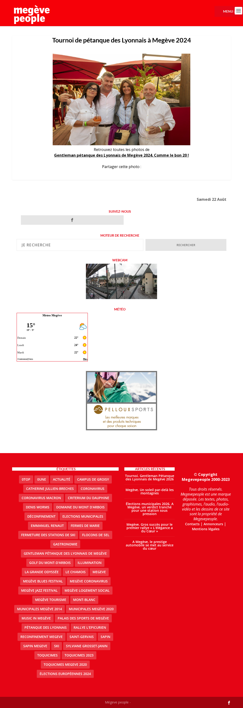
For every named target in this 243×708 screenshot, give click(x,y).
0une (41, 479)
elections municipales (82, 516)
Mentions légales (206, 529)
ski (56, 646)
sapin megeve (35, 646)
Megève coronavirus (89, 581)
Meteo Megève (52, 315)
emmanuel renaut (47, 525)
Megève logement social (87, 590)
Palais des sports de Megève (83, 618)
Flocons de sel (95, 535)
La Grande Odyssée (42, 572)
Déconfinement (41, 516)
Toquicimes (47, 655)
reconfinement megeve (41, 636)
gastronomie (65, 544)
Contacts (192, 524)
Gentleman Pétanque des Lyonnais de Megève (65, 553)
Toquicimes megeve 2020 (65, 664)
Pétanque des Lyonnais (45, 627)
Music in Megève (36, 618)
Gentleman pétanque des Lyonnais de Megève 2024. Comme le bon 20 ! (121, 155)
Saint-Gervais (82, 636)
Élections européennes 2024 (65, 673)
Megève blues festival (43, 581)
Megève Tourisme (50, 599)
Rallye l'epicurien (90, 627)
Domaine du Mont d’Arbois (80, 507)
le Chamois (75, 572)
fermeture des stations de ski (48, 535)
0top (26, 479)
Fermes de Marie (85, 525)
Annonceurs (213, 524)
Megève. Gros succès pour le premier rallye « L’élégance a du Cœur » (149, 527)
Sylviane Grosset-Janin (86, 646)
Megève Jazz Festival (39, 590)
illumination (90, 562)
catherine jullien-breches (50, 488)
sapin (105, 636)
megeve (99, 572)
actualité (61, 479)
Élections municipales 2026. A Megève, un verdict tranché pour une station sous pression (149, 509)
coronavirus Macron (41, 498)
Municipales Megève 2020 (91, 609)
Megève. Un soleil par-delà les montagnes (150, 491)
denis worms (37, 507)
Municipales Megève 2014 (39, 609)
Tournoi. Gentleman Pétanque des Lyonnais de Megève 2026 (149, 477)
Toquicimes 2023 (79, 655)
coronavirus (92, 488)
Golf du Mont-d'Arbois (50, 562)
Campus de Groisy (93, 479)
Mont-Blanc (84, 599)
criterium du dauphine (88, 498)
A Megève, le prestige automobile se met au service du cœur (149, 545)
